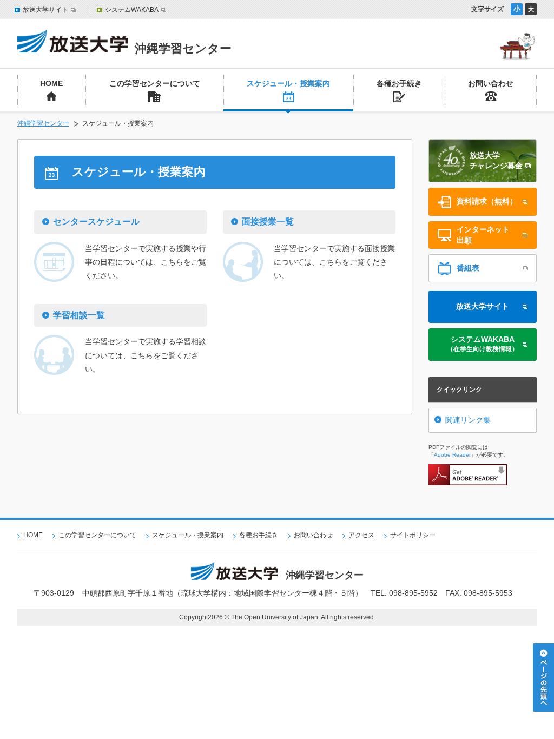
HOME (33, 535)
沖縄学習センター (43, 123)
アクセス (361, 535)
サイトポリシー (413, 535)
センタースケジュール (96, 221)
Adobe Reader (452, 455)
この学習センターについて (97, 535)
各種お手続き (258, 535)
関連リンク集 (468, 419)
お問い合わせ (313, 535)
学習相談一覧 (79, 315)
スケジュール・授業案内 (187, 535)
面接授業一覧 (268, 221)
